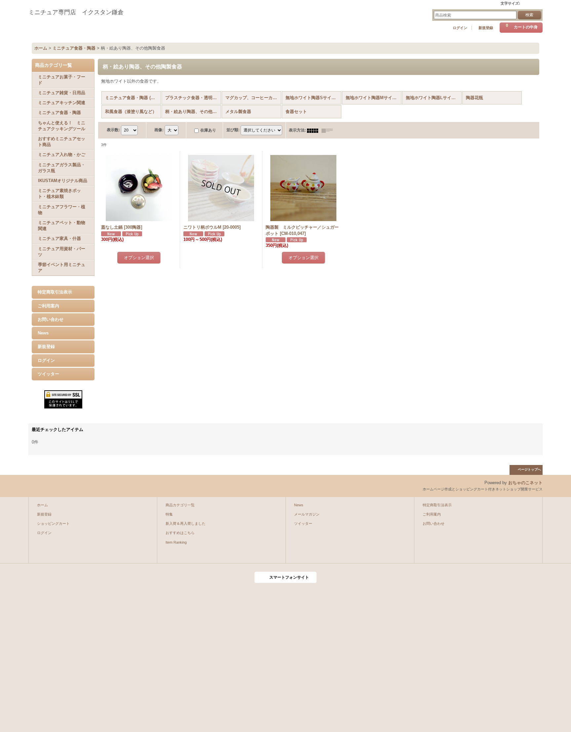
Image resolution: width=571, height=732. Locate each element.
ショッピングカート (53, 523)
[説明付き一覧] (329, 130)
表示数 (113, 130)
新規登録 (485, 28)
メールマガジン (307, 514)
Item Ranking (176, 542)
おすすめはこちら (180, 533)
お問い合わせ (50, 319)
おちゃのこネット (525, 482)
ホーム (42, 505)
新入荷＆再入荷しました (186, 523)
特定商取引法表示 (55, 291)
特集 (169, 514)
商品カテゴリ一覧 (180, 505)
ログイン (460, 28)
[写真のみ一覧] (314, 130)
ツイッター (48, 373)
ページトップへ (529, 469)
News (43, 332)
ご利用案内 (48, 305)
